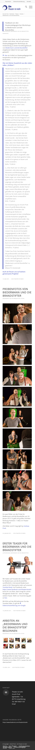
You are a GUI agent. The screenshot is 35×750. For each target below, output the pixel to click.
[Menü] (29, 7)
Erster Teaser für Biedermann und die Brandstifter (17, 547)
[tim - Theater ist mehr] (14, 7)
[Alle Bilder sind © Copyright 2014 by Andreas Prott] (6, 640)
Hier (5, 55)
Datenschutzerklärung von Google (14, 605)
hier (5, 598)
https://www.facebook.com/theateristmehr (17, 589)
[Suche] (25, 7)
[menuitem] (8, 1)
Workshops (5, 33)
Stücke (22, 298)
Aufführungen (6, 31)
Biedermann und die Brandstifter (19, 31)
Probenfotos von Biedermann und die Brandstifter (17, 292)
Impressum (8, 1)
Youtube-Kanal (7, 587)
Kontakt (29, 1)
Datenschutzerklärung (18, 1)
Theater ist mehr (18, 279)
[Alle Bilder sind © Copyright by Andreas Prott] (23, 646)
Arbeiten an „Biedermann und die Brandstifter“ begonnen (15, 625)
